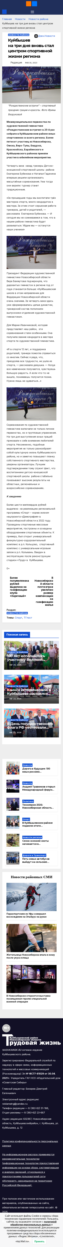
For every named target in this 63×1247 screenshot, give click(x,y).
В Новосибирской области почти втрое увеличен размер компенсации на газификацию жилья (44, 591)
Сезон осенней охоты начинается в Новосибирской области (37, 843)
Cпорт (18, 617)
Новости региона (32, 837)
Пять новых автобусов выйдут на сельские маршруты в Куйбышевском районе (36, 863)
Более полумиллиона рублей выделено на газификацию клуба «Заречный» (19, 586)
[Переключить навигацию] (32, 12)
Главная (7, 19)
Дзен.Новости (46, 35)
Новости (20, 19)
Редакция (16, 62)
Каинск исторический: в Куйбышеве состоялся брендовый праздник (29, 693)
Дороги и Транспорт (34, 855)
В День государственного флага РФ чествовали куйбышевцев (30, 727)
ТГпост (28, 617)
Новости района (38, 19)
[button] (59, 11)
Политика (28, 801)
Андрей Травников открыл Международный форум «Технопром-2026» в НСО (38, 789)
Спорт (26, 819)
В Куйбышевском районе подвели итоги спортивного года (37, 825)
